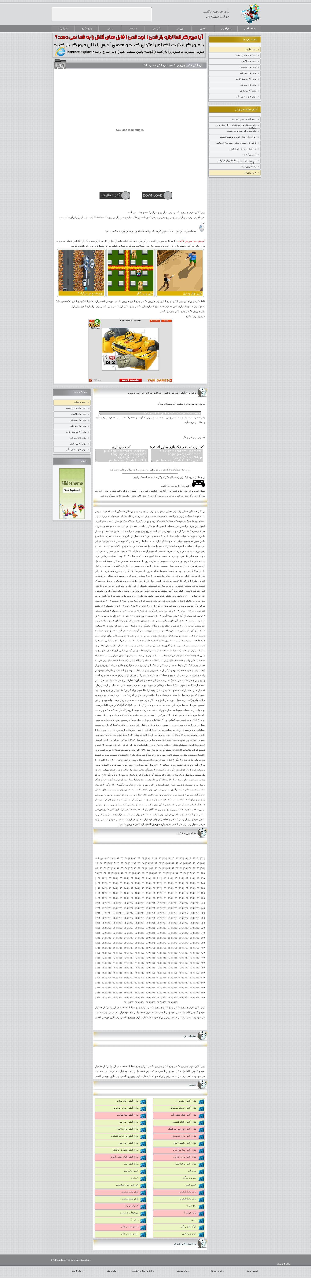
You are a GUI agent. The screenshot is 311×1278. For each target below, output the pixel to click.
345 (120, 938)
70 (185, 868)
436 (181, 958)
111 (153, 878)
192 (159, 898)
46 (194, 863)
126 (126, 883)
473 (164, 968)
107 (131, 878)
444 (115, 963)
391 (153, 948)
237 (186, 908)
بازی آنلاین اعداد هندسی (184, 1121)
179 (197, 893)
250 (148, 913)
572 (159, 993)
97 (189, 873)
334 (170, 933)
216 (181, 903)
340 (203, 933)
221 (98, 908)
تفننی (109, 28)
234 (170, 908)
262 (104, 918)
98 (194, 873)
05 (130, 858)
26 (109, 863)
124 (115, 883)
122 (104, 883)
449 (142, 963)
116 (181, 878)
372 (159, 943)
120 (203, 878)
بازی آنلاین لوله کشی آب (183, 1114)
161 (98, 893)
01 (113, 858)
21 (198, 858)
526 (126, 983)
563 (109, 993)
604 (142, 1002)
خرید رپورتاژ (250, 172)
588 (137, 997)
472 (159, 968)
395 (175, 948)
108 (137, 878)
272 (159, 918)
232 (159, 908)
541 (98, 987)
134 (170, 883)
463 (109, 968)
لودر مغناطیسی (188, 1191)
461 (98, 968)
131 (153, 883)
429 (142, 958)
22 (202, 858)
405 (120, 953)
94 (177, 873)
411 (153, 953)
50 (101, 868)
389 (142, 948)
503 (109, 977)
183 (109, 898)
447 (131, 963)
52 (109, 868)
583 (109, 997)
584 (115, 997)
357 (186, 938)
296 (181, 923)
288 (137, 923)
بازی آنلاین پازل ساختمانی (124, 1135)
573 (164, 993)
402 (104, 953)
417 (186, 953)
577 (186, 993)
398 (192, 948)
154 (170, 888)
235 (175, 908)
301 (98, 928)
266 (126, 918)
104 (115, 878)
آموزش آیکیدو (249, 154)
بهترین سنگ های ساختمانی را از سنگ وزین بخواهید (236, 126)
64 (160, 868)
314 (170, 928)
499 (197, 973)
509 (142, 977)
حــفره (134, 1177)
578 (192, 993)
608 (164, 1002)
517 (186, 977)
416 (181, 953)
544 (115, 987)
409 (142, 953)
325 (120, 933)
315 (175, 928)
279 (197, 918)
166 (126, 893)
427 (131, 958)
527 (131, 983)
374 (170, 943)
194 (170, 898)
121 (98, 883)
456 (181, 963)
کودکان (156, 28)
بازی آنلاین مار (131, 1163)
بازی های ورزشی (248, 67)
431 (153, 958)
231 (153, 908)
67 (173, 868)
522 (104, 983)
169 (142, 893)
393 (164, 948)
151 (153, 888)
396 (181, 948)
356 (181, 938)
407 (131, 953)
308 (137, 928)
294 (170, 923)
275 (175, 918)
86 (143, 873)
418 (192, 953)
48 (202, 863)
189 (142, 898)
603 (137, 1002)
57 (130, 868)
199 (197, 898)
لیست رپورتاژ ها (248, 166)
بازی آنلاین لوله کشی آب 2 (124, 1156)
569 (142, 993)
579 (197, 993)
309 (142, 928)
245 (120, 913)
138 (192, 883)
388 (137, 948)
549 (142, 987)
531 (153, 983)
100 (203, 873)
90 (160, 873)
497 (186, 973)
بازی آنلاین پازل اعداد (127, 1128)
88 (151, 873)
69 (181, 868)
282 (104, 923)
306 (126, 928)
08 (143, 858)
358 (192, 938)
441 (98, 963)
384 (115, 948)
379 (197, 943)
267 (131, 918)
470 (148, 968)
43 (181, 863)
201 (98, 903)
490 (148, 973)
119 (197, 878)
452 (159, 963)
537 (186, 983)
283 (109, 923)
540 (203, 983)
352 (159, 938)
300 (203, 923)
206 (126, 903)
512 (159, 977)
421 (98, 958)
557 (186, 987)
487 (131, 973)
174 (170, 893)
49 (96, 868)
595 (175, 997)
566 (126, 993)
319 (197, 928)
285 (120, 923)
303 (109, 928)
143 (109, 888)
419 (197, 953)
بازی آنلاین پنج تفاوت (127, 1114)
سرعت (133, 28)
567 (131, 993)
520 (203, 977)
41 (173, 863)
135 (175, 883)
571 (153, 993)
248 (137, 913)
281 (98, 923)
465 (120, 968)
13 (164, 858)
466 (126, 968)
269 (142, 918)
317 (186, 928)
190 (148, 898)
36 (151, 863)
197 (186, 898)
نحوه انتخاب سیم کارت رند (243, 119)
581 (98, 997)
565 (120, 993)
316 (181, 928)
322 (104, 933)
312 (159, 928)
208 (137, 903)
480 (203, 968)
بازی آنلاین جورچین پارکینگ (182, 1128)
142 (104, 888)
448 (137, 963)
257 (186, 913)
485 (120, 973)
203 (109, 903)
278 (192, 918)
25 (105, 863)
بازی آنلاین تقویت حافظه (125, 1149)
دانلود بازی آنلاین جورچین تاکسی (176, 486)
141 (98, 888)
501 (98, 977)
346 (126, 938)
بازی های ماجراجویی (246, 55)
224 (115, 908)
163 (109, 893)
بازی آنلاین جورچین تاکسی (218, 16)
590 (148, 997)
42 (177, 863)
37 (156, 863)
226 (126, 908)
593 (164, 997)
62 (151, 868)
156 (181, 888)
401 (98, 953)
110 (148, 878)
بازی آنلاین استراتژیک (246, 78)
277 (186, 918)
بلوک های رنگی (188, 1226)
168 (137, 893)
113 (164, 878)
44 (185, 863)
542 (104, 987)
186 (126, 898)
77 (105, 873)
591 (153, 997)
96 (185, 873)
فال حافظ (112, 1271)
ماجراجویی (226, 28)
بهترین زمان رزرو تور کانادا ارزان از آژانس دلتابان (236, 161)
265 (120, 918)
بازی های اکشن (248, 61)
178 (192, 893)
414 (170, 953)
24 (101, 863)
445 (120, 963)
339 (197, 933)
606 (153, 1002)
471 (153, 968)
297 (186, 923)
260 (203, 913)
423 (109, 958)
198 (192, 898)
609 (170, 1002)
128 (137, 883)
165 (120, 893)
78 (109, 873)
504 (115, 977)
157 (186, 888)
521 (98, 983)
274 (170, 918)
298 (192, 923)
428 (137, 958)
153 (164, 888)
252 (159, 913)
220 (203, 903)
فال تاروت (76, 1271)
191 (153, 898)
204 (115, 903)
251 (153, 913)
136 (181, 883)
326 (126, 933)
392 (159, 948)
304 (115, 928)
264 (115, 918)
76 (100, 873)
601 (126, 1002)
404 (115, 953)
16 (177, 858)
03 (122, 858)
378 (192, 943)
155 (175, 888)
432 (159, 958)
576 (181, 993)
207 (131, 903)
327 (131, 933)
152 (159, 888)
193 (164, 898)
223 (109, 908)
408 (137, 953)
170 (148, 893)
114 (170, 878)
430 (148, 958)
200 (203, 898)
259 (197, 913)
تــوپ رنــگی (189, 1177)
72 (194, 868)
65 (164, 868)
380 (203, 943)
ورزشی (179, 28)
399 (197, 948)
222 (104, 908)
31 (130, 863)
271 (153, 918)
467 (131, 968)
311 (153, 928)
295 (175, 923)
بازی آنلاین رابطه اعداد (184, 1142)
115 (175, 878)
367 (131, 943)
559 (197, 987)
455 (175, 963)
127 (131, 883)
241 (98, 913)
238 (192, 908)
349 (142, 938)
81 (122, 873)
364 (115, 943)
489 (142, 973)
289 (142, 923)
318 (192, 928)
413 (164, 953)
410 (148, 953)
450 (148, 963)
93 (172, 873)
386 (126, 948)
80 (117, 873)
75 (96, 873)
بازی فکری (86, 28)
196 (181, 898)
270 (148, 918)
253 (164, 913)
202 (104, 903)
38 (160, 863)
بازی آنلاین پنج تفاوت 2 (184, 1149)
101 (98, 878)
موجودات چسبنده (129, 1212)
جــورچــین (190, 1184)
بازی (175, 511)
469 (142, 968)
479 (197, 968)
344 (115, 938)
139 (197, 883)
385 (120, 948)
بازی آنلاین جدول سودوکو (183, 1107)
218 (192, 903)
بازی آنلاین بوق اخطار (185, 1163)
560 (203, 987)
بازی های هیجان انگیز (246, 96)
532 (159, 983)
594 (170, 997)
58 (134, 868)
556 (181, 987)
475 (175, 968)
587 (131, 997)
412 (159, 953)
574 (170, 993)
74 (202, 868)
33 (139, 863)
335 (175, 933)
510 (148, 977)
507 (131, 977)
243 (109, 913)
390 (148, 948)
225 (120, 908)
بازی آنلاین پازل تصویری (184, 1135)
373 (164, 943)
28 (118, 863)
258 (192, 913)
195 (175, 898)
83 (130, 873)
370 (148, 943)
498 (192, 973)
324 (115, 933)
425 (120, 958)
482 (104, 973)
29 (122, 863)
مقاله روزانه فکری (186, 833)
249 (142, 913)
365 (120, 943)
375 (175, 943)
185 (120, 898)
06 (134, 858)
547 (131, 987)
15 (173, 858)
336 (181, 933)
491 (153, 973)
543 (109, 987)
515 (175, 977)
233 (164, 908)
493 (164, 973)
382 (104, 948)
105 (120, 878)
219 (197, 903)
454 (170, 963)
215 (175, 903)
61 (147, 868)
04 (126, 858)
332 (159, 933)
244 (115, 913)
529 (142, 983)
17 (181, 858)
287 (131, 923)
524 (115, 983)
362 (104, 943)
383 (109, 948)
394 (170, 948)
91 (164, 873)
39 (164, 863)
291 (153, 923)
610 (175, 1002)
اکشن (203, 28)
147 (131, 888)
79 (113, 873)
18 (185, 858)
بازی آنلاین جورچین (128, 1121)
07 (139, 858)
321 (98, 933)
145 (120, 888)
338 (192, 933)
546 (126, 987)
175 (175, 893)
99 (198, 873)
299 (197, 923)
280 (203, 918)
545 (120, 987)
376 (181, 943)
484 (115, 973)
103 (109, 878)
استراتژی (105, 516)
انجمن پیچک (252, 1271)
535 (175, 983)
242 (104, 913)
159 (197, 888)
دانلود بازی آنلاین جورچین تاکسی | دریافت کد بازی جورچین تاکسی (162, 392)
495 (175, 973)
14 (168, 858)
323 (109, 933)
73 (198, 868)
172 (159, 893)
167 (131, 893)
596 (181, 997)
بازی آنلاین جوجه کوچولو (125, 1107)
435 (175, 958)
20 (194, 858)
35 (147, 863)
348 (137, 938)
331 (153, 933)
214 (170, 903)
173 (164, 893)
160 (203, 888)
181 (98, 898)
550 (148, 987)
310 (148, 928)
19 (190, 858)
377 (186, 943)
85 (139, 873)
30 (126, 863)
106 (126, 878)
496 (181, 973)
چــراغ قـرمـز (131, 1170)
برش (193, 1219)
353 (164, 938)
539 (197, 983)
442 (104, 963)
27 (113, 863)
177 (186, 893)
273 (164, 918)
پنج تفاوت (191, 1205)
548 (137, 987)
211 (153, 903)
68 (177, 868)
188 (137, 898)
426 (126, 958)
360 (203, 938)
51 (105, 868)
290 (148, 923)
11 (156, 858)
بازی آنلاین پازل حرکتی (184, 1156)
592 (159, 997)
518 (192, 977)
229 (142, 908)
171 (153, 893)
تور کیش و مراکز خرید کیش (243, 148)
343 (109, 938)
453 (164, 963)
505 (120, 977)
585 (120, 997)
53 (113, 868)
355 (175, 938)
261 (98, 918)
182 (104, 898)
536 (181, 983)
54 (118, 868)
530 (148, 983)
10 (151, 858)
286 (126, 923)
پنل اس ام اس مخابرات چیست (241, 131)
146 (126, 888)
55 (122, 868)
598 (192, 997)
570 (148, 993)
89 (155, 873)
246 (126, 913)
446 (126, 963)
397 (186, 948)
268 (137, 918)
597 (186, 997)
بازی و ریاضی (189, 1233)
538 (192, 983)
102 (104, 878)
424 (115, 958)
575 (175, 993)
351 (153, 938)
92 (168, 873)
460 (203, 963)
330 (148, 933)
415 (175, 953)
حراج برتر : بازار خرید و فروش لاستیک (238, 137)
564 (115, 993)
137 (186, 883)
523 (109, 983)
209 (142, 903)
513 (164, 977)
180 (203, 893)
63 (156, 868)
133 (164, 883)
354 (170, 938)
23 (96, 863)
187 (131, 898)
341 (98, 938)
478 (192, 968)
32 (134, 863)
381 (98, 948)
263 (109, 918)
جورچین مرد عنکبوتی (127, 1184)
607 (159, 1002)
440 (203, 958)
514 (170, 977)
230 (148, 908)
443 (109, 963)
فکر (125, 596)
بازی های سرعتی (248, 84)
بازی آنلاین (251, 49)
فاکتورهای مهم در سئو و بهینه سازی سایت (236, 142)
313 (164, 928)
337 (186, 933)
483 (109, 973)
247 (131, 913)
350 (148, 938)
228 (137, 908)
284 (115, 923)
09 (147, 858)
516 (181, 977)
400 (203, 948)
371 (153, 943)
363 (109, 943)
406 (126, 953)
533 (164, 983)
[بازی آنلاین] (180, 296)
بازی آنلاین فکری (248, 90)
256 (181, 913)
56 (126, 868)
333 (164, 933)
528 (137, 983)
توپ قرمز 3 (190, 1212)
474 (170, 968)
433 (164, 958)
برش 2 (134, 1219)
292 (159, 923)
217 (186, 903)
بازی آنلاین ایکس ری (185, 1100)
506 (126, 977)
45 (190, 863)
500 (203, 973)
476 (181, 968)
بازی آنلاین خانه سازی (127, 1100)
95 (181, 873)
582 (104, 997)
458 (192, 963)
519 (197, 977)
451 (153, 963)
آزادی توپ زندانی (129, 1226)
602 (131, 1002)
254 (170, 913)
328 (137, 933)
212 (159, 903)
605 (148, 1002)
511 (153, 977)
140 (203, 883)
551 (153, 987)
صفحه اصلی (249, 28)
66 (168, 868)
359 (197, 938)
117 (186, 878)
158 (192, 888)
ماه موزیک (182, 1271)
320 (203, 928)
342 (104, 938)
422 (104, 958)
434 (170, 958)
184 (115, 898)
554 (170, 987)
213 (164, 903)
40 (168, 863)
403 (109, 953)
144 (115, 888)
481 (98, 973)
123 (109, 883)
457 (186, 963)
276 (181, 918)
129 (142, 883)
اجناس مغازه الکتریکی (141, 1271)
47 (198, 863)
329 (142, 933)
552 (159, 987)
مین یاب (192, 1170)
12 (160, 858)
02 (118, 858)
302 (104, 928)
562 (104, 993)
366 (126, 943)
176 (181, 893)
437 (186, 958)
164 (115, 893)
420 (203, 953)
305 (120, 928)
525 (120, 983)
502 (104, 977)
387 (131, 948)
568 (137, 993)
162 (104, 893)
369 (142, 943)
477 (186, 968)
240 (203, 908)
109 (142, 878)
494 (170, 973)
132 (159, 883)
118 (192, 878)
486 (126, 973)
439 (197, 958)
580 (203, 993)
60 (143, 868)
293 (164, 923)
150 (148, 888)
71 (190, 868)
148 (137, 888)
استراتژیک (63, 28)
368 (137, 943)
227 (131, 908)
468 (137, 968)
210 (148, 903)
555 (175, 987)
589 (142, 997)
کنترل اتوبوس (131, 1205)
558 (192, 987)
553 (164, 987)
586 (126, 997)
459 (197, 963)
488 (137, 973)
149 (142, 888)
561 (98, 993)
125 (120, 883)
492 (159, 973)
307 (131, 928)
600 (203, 997)
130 (148, 883)
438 (192, 958)
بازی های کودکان (248, 73)
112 (159, 878)
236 (181, 908)
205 (120, 903)
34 (143, 863)
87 (147, 873)
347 (131, 938)
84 (134, 873)
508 (137, 977)
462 (104, 968)
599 (197, 997)
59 (139, 868)
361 (98, 943)
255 (175, 913)
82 (126, 873)
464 (115, 968)
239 (197, 908)
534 (170, 983)
